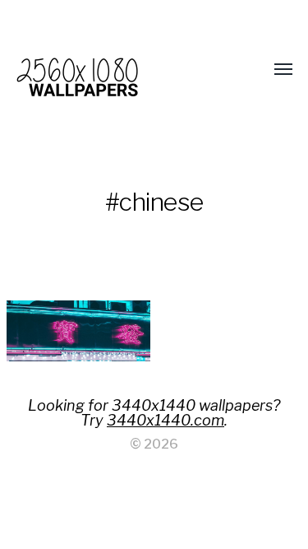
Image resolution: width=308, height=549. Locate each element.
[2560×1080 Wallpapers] (122, 70)
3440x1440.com (165, 420)
